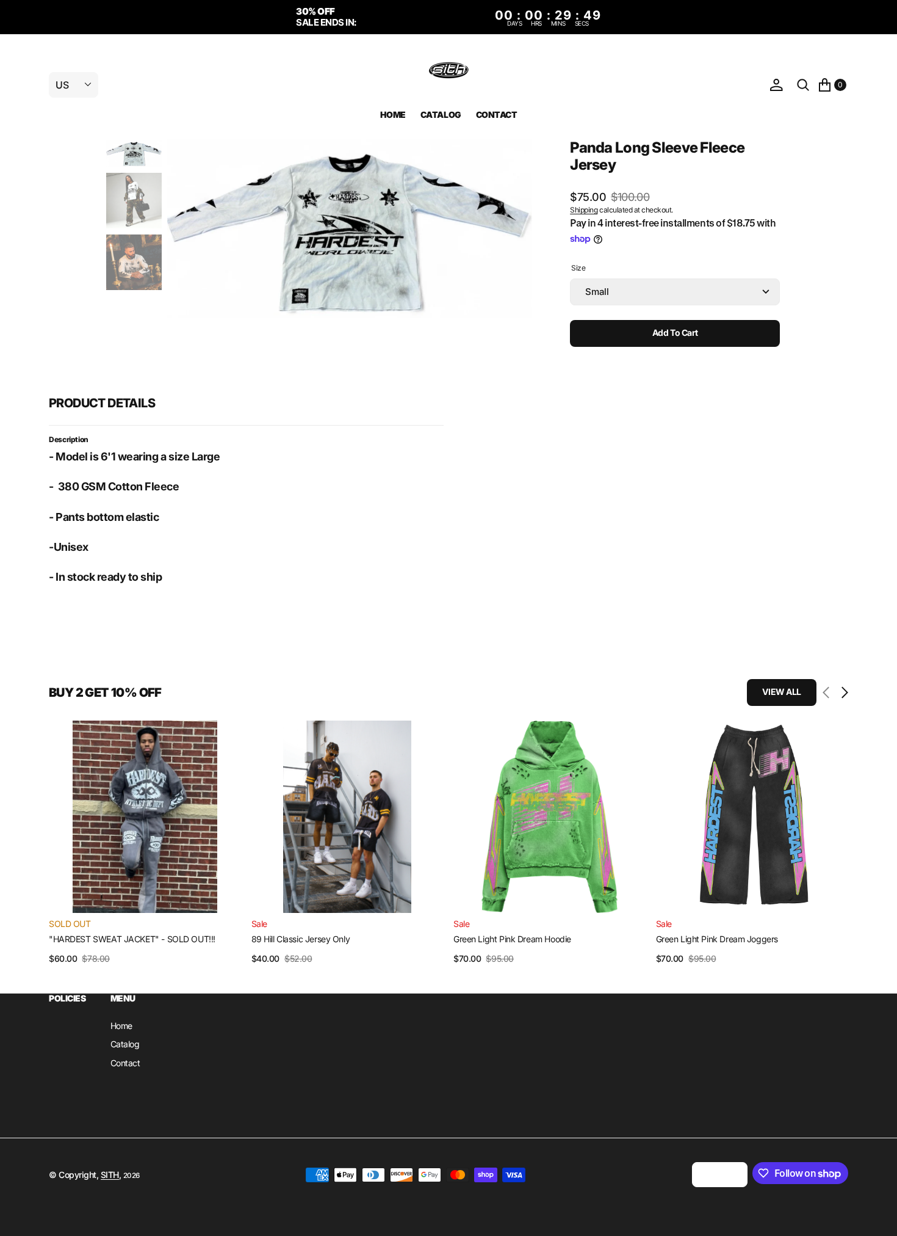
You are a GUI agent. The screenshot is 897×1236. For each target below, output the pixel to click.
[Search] (803, 84)
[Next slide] (841, 692)
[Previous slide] (829, 692)
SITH (110, 1174)
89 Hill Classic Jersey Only (300, 939)
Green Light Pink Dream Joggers (717, 939)
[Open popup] (776, 271)
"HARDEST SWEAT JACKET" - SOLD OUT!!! (132, 939)
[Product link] (145, 817)
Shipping (583, 209)
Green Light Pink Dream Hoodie (512, 939)
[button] (776, 84)
